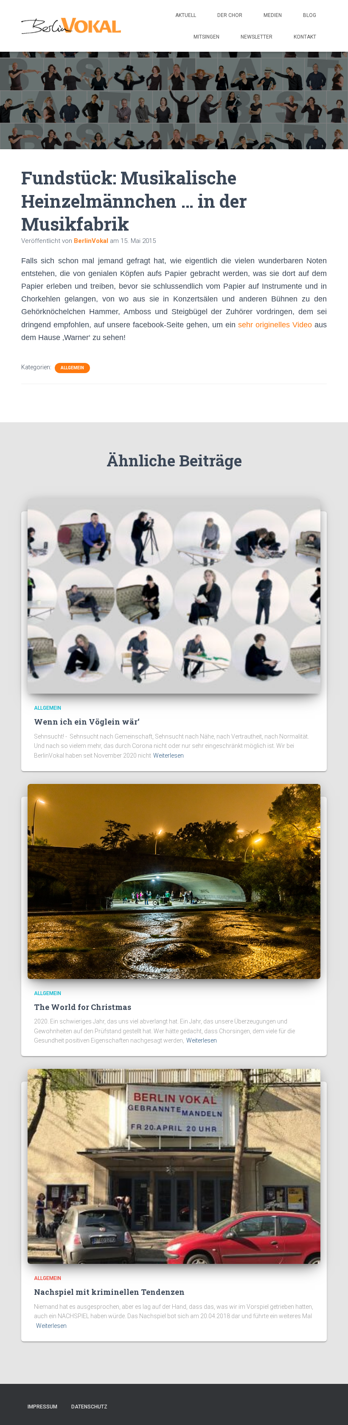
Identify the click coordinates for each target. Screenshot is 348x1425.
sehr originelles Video (275, 325)
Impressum (42, 1407)
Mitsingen (206, 37)
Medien (273, 15)
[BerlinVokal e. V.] (71, 26)
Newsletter (256, 37)
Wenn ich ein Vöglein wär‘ (87, 722)
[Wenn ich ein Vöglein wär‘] (174, 595)
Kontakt (305, 37)
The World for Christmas (82, 1007)
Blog (309, 15)
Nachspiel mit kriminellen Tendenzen (109, 1292)
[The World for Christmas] (174, 880)
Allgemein (72, 367)
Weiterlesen (168, 755)
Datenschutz (89, 1407)
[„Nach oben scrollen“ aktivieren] (331, 1408)
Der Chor (229, 15)
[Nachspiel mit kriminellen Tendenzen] (174, 1166)
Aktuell (185, 15)
